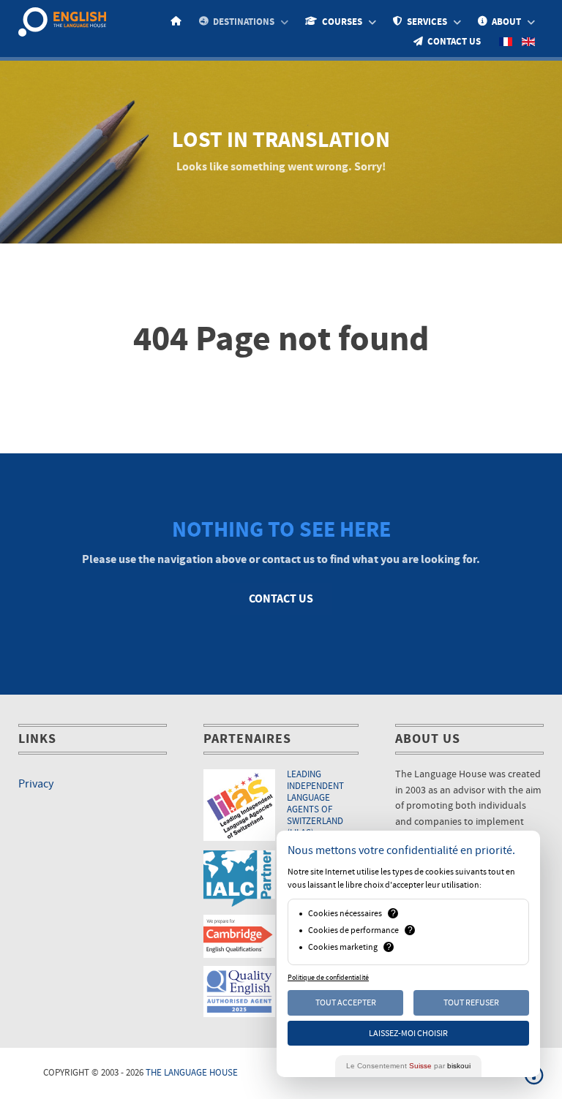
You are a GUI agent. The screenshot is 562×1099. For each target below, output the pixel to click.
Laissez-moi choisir (408, 1033)
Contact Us (281, 598)
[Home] (178, 21)
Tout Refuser (471, 1002)
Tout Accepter (345, 1002)
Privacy (35, 783)
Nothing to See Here (281, 530)
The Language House (192, 1073)
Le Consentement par (408, 1066)
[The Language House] (62, 21)
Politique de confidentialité (328, 977)
